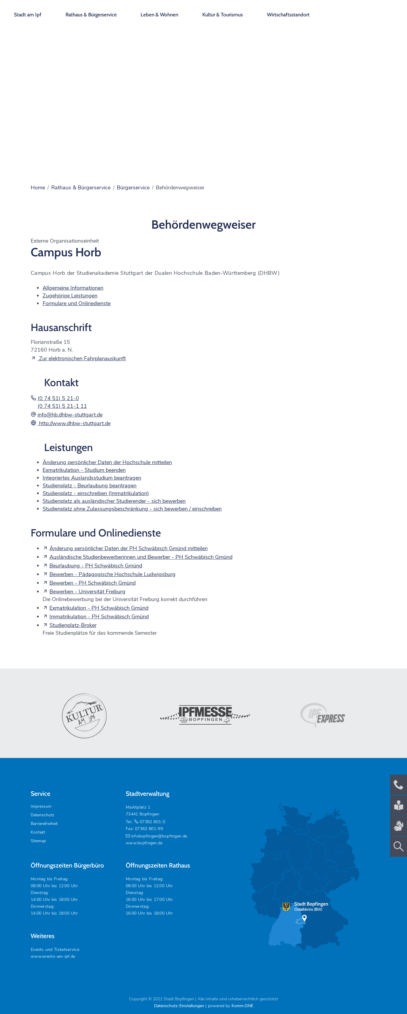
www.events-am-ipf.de (53, 956)
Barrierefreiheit (44, 823)
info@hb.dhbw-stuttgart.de (70, 414)
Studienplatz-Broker (73, 625)
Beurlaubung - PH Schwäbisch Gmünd (95, 565)
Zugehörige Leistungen (70, 295)
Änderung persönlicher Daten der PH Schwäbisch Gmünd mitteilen (128, 548)
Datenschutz (42, 815)
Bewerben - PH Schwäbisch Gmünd (92, 582)
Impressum (41, 806)
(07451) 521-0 (58, 398)
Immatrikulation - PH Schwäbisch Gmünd (99, 616)
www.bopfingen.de (144, 843)
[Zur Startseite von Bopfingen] (368, 12)
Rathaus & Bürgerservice (91, 15)
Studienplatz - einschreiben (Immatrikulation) (96, 493)
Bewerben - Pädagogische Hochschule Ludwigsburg (112, 574)
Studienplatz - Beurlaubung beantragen (89, 485)
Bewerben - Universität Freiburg (87, 591)
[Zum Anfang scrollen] (389, 996)
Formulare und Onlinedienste (77, 303)
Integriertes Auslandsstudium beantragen (92, 477)
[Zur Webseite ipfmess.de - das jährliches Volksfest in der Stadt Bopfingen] (203, 716)
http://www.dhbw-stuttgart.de (74, 423)
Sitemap (38, 841)
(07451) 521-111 (62, 406)
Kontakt (38, 832)
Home (38, 187)
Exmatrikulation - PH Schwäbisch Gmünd (98, 607)
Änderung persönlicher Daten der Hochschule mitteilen (107, 462)
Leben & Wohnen (159, 15)
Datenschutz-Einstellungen (179, 1006)
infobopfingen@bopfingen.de (159, 836)
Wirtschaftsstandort (288, 15)
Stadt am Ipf (27, 15)
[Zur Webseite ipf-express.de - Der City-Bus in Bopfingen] (322, 716)
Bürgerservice (133, 187)
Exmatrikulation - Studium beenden (84, 470)
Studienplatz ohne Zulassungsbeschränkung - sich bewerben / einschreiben (132, 508)
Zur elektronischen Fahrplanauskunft (82, 358)
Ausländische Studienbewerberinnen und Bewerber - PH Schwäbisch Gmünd (140, 557)
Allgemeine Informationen (73, 287)
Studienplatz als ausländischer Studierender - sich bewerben (114, 501)
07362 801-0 (152, 822)
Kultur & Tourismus (222, 15)
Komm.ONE (242, 1006)
